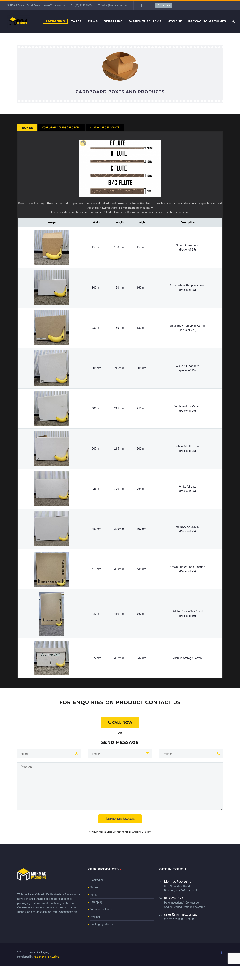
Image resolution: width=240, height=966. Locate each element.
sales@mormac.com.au (180, 914)
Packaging (55, 21)
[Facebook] (141, 5)
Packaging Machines (207, 21)
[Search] (233, 21)
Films (93, 21)
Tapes (76, 21)
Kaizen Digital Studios (46, 956)
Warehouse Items (145, 21)
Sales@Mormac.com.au (114, 5)
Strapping (113, 21)
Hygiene (175, 21)
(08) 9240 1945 (83, 5)
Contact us (164, 5)
